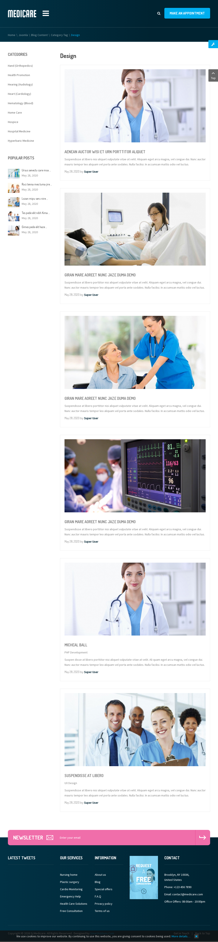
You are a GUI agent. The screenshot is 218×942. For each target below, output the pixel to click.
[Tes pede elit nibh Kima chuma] (14, 216)
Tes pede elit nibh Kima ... (36, 213)
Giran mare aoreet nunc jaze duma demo (100, 275)
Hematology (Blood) (20, 103)
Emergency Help (70, 896)
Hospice (13, 122)
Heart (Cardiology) (19, 94)
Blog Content (39, 35)
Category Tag (59, 35)
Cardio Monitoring (71, 889)
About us (100, 875)
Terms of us (102, 911)
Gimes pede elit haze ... (34, 227)
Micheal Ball (76, 645)
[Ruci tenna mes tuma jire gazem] (14, 187)
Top (213, 78)
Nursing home (68, 875)
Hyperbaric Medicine (21, 141)
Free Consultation (71, 911)
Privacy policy (103, 904)
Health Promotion (19, 75)
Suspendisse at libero (84, 775)
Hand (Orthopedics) (20, 66)
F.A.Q (98, 896)
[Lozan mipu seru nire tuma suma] (14, 202)
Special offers (103, 889)
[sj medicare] (22, 13)
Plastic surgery (69, 882)
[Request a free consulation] (144, 877)
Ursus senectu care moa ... (36, 170)
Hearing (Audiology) (20, 84)
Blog (97, 882)
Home (11, 35)
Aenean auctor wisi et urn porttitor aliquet (105, 151)
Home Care (15, 112)
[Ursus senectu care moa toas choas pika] (14, 173)
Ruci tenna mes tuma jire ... (37, 184)
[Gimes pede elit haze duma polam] (14, 230)
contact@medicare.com (187, 894)
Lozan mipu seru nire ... (35, 198)
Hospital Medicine (19, 131)
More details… (181, 936)
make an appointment (187, 13)
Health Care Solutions (73, 904)
